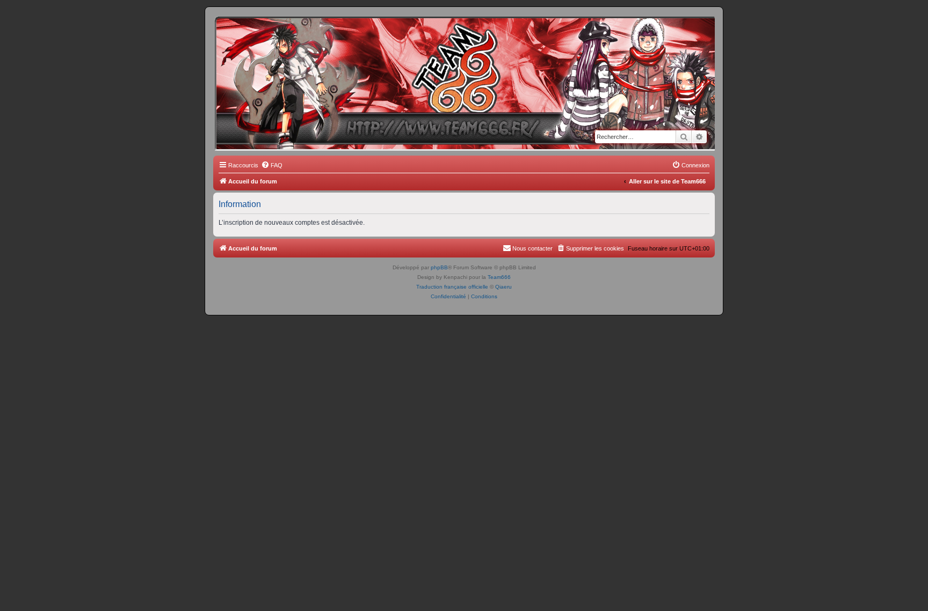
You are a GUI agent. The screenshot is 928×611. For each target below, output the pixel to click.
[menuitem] (271, 165)
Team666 (499, 277)
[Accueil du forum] (262, 35)
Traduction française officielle (452, 287)
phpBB (439, 267)
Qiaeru (503, 287)
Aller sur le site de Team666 (667, 181)
